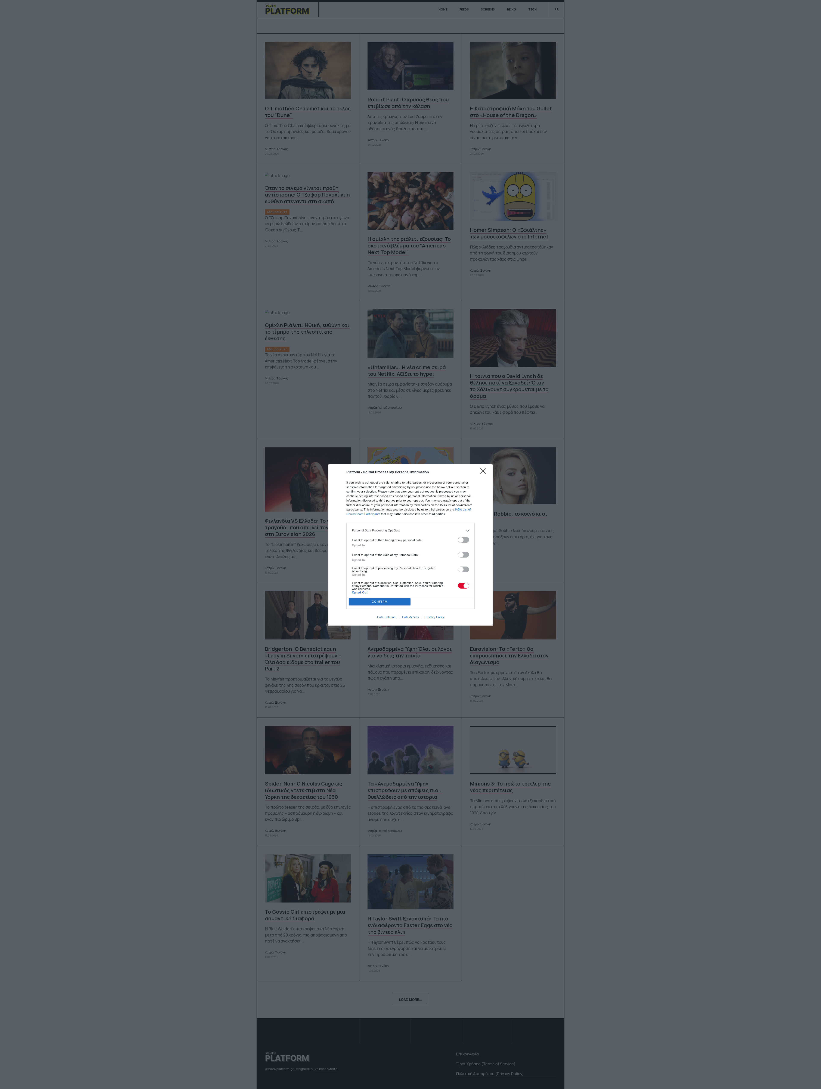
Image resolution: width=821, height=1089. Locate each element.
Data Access (410, 617)
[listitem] (410, 530)
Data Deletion (386, 617)
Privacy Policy (434, 617)
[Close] (484, 472)
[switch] (463, 540)
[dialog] (410, 544)
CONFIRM (380, 601)
